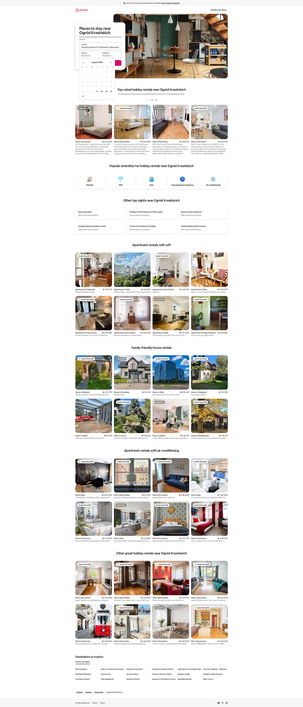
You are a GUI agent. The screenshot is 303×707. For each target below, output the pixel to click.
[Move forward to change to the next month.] (111, 62)
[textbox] (89, 55)
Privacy (95, 703)
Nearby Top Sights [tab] (82, 662)
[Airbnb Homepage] (81, 10)
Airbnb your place (218, 10)
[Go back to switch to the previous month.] (83, 62)
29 (106, 91)
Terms (102, 703)
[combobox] (100, 47)
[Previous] (147, 100)
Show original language (170, 3)
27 (97, 91)
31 (83, 96)
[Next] (156, 100)
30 (111, 91)
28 (102, 91)
